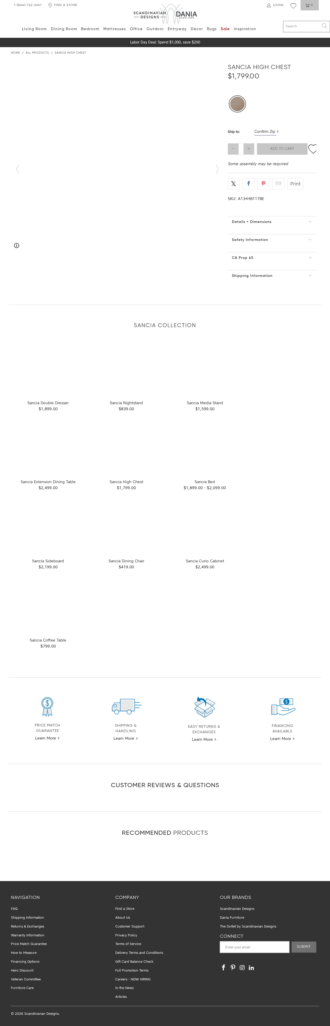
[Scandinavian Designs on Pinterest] (233, 968)
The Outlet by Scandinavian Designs (248, 926)
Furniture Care (22, 988)
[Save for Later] (313, 149)
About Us (122, 917)
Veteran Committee (26, 979)
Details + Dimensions (252, 222)
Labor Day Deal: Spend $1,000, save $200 (165, 42)
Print (295, 184)
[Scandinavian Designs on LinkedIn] (252, 968)
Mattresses (114, 29)
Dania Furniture (232, 917)
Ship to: (234, 132)
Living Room (34, 29)
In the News (124, 988)
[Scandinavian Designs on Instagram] (242, 968)
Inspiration (245, 29)
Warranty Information (27, 935)
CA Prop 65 (243, 258)
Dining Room (64, 29)
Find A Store (65, 5)
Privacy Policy (126, 935)
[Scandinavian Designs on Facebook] (224, 968)
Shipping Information (252, 276)
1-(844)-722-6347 (28, 5)
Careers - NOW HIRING (133, 979)
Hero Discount (22, 970)
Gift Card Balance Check (134, 961)
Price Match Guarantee (29, 944)
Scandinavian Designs (237, 909)
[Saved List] (293, 5)
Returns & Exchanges (27, 926)
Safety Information (250, 240)
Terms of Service (128, 944)
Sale (225, 29)
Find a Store (124, 909)
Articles (121, 997)
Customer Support (129, 926)
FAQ (14, 909)
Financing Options (25, 961)
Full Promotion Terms (131, 970)
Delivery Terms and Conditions (139, 953)
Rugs (212, 29)
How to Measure (24, 953)
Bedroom (90, 29)
